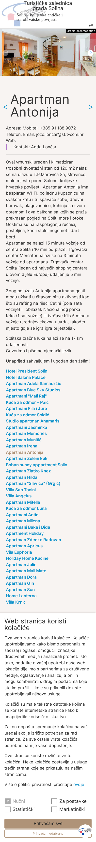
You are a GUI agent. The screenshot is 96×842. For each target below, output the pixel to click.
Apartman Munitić (24, 439)
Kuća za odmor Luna (26, 508)
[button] (91, 53)
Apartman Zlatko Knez (28, 470)
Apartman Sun (20, 589)
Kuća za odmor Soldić (27, 414)
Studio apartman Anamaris (32, 421)
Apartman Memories (26, 433)
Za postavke (73, 801)
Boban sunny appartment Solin (36, 464)
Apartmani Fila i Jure (26, 408)
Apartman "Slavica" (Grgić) (33, 483)
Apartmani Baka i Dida (28, 527)
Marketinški (72, 809)
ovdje (78, 784)
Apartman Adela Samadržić (33, 383)
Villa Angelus (19, 495)
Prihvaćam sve (48, 823)
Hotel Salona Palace (26, 377)
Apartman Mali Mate (26, 570)
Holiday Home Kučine (27, 558)
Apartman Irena (21, 446)
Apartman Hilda (21, 477)
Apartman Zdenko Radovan (33, 539)
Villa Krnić (16, 602)
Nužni (19, 801)
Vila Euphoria (19, 552)
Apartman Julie (21, 564)
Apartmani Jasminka (26, 427)
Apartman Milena (23, 520)
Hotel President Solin (26, 371)
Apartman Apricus (24, 545)
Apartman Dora (21, 577)
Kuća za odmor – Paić (27, 402)
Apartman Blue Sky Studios (33, 389)
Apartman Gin (20, 583)
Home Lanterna (21, 595)
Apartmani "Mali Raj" (26, 396)
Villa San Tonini (21, 489)
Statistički (24, 809)
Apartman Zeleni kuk (27, 458)
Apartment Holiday (25, 533)
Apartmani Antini (22, 514)
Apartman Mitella (23, 502)
